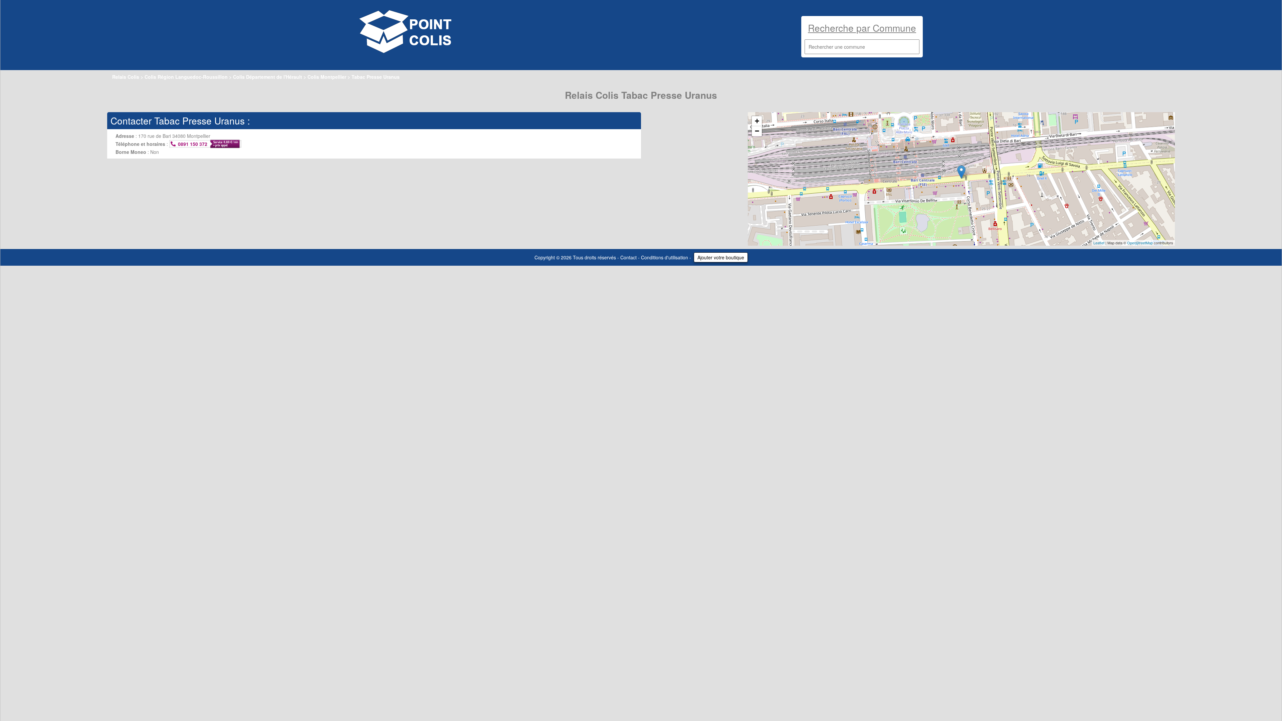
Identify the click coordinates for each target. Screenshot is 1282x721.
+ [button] (757, 121)
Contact (628, 257)
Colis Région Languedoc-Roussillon (186, 76)
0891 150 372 (192, 144)
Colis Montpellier (326, 76)
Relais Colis (125, 76)
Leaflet (1098, 242)
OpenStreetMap (1140, 242)
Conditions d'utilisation (664, 257)
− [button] (757, 131)
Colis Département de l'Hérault (267, 76)
